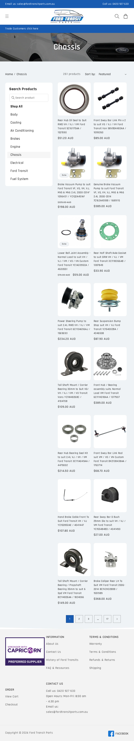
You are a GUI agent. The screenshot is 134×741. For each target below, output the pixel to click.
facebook (118, 734)
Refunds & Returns (102, 660)
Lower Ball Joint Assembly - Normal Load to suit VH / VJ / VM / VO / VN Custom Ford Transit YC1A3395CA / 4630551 (74, 261)
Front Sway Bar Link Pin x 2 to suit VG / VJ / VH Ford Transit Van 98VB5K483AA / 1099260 (110, 126)
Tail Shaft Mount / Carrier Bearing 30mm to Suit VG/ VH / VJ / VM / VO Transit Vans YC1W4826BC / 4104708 (73, 393)
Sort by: (90, 74)
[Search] (13, 98)
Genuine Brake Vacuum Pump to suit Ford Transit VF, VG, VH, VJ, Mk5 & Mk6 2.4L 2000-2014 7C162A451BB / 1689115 (109, 192)
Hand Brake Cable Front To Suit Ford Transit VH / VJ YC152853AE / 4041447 (73, 521)
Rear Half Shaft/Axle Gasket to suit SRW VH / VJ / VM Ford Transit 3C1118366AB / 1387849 (110, 259)
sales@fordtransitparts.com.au (36, 4)
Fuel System (19, 179)
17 (107, 619)
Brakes (15, 139)
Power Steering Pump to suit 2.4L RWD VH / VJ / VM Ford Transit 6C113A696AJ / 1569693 (74, 327)
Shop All (16, 106)
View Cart (11, 696)
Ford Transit (19, 171)
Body (14, 114)
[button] (7, 16)
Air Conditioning (22, 130)
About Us (52, 644)
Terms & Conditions (102, 652)
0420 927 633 (121, 4)
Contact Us (53, 652)
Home (9, 74)
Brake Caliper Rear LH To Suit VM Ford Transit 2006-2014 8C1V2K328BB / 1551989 (109, 587)
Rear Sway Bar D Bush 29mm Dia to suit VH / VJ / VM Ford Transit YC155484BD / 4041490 (110, 523)
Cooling (15, 122)
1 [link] (69, 619)
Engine (15, 147)
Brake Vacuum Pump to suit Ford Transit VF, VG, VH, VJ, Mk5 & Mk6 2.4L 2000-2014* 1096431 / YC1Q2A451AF (74, 190)
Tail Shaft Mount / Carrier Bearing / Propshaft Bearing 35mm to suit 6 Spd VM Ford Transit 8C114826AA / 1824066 (73, 589)
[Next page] (117, 619)
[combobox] (28, 98)
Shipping (95, 668)
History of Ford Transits (62, 660)
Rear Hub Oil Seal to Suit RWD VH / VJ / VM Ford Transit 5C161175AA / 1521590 (72, 126)
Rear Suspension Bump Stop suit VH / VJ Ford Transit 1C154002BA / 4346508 (107, 327)
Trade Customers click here (21, 28)
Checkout (11, 704)
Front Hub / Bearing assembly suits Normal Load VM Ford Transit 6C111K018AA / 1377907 (107, 391)
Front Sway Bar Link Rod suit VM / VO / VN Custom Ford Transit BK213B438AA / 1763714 (110, 459)
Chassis (22, 74)
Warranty (95, 644)
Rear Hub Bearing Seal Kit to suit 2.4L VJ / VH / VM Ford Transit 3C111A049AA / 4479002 (74, 459)
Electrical (17, 163)
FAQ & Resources (57, 668)
